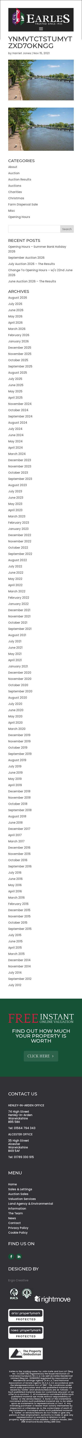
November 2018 (19, 798)
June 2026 (15, 310)
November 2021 (19, 616)
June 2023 (15, 498)
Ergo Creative (18, 1280)
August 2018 (17, 816)
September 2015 (20, 929)
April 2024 (15, 448)
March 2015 (16, 954)
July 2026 (15, 304)
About (12, 167)
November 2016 (19, 854)
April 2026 (15, 323)
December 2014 (19, 960)
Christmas (16, 198)
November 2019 (19, 741)
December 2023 (19, 460)
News (12, 1218)
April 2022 (15, 585)
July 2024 (15, 429)
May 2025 (15, 391)
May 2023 (15, 504)
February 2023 (18, 523)
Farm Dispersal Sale (23, 204)
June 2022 (15, 573)
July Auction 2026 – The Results (31, 264)
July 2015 (15, 935)
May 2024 (15, 441)
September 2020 (20, 691)
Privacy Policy (18, 1228)
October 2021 (17, 623)
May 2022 (15, 579)
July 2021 (14, 641)
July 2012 (14, 985)
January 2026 (18, 341)
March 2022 (16, 591)
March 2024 (17, 454)
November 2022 (19, 541)
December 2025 (19, 348)
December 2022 (19, 535)
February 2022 (18, 598)
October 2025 (18, 360)
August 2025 (17, 373)
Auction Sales (18, 1194)
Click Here (38, 1056)
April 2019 (15, 785)
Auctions (14, 186)
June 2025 (15, 385)
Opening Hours (19, 217)
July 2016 (15, 873)
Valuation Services (22, 1199)
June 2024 (16, 435)
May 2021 (15, 654)
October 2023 (18, 473)
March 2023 (16, 516)
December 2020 (19, 673)
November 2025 (19, 354)
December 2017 (19, 829)
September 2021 (19, 629)
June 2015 (15, 941)
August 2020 (17, 698)
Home (12, 1184)
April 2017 (15, 835)
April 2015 (15, 948)
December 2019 (19, 735)
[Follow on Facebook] (11, 1257)
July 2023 (15, 491)
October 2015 (17, 923)
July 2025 (15, 379)
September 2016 (20, 866)
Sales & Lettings (20, 1189)
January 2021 (18, 666)
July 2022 (15, 566)
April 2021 (15, 660)
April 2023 (15, 510)
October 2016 (17, 860)
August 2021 (17, 635)
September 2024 (20, 416)
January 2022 (18, 604)
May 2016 (15, 885)
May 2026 (15, 316)
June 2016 (15, 879)
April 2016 (15, 891)
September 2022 (20, 554)
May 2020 (15, 716)
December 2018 (19, 791)
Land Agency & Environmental (30, 1204)
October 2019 (17, 748)
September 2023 (20, 479)
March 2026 (17, 329)
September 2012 (19, 979)
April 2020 (15, 723)
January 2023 (18, 529)
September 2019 (20, 754)
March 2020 (17, 729)
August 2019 (17, 760)
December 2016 (19, 848)
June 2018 (15, 823)
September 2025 (20, 366)
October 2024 (18, 410)
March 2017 (16, 841)
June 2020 (15, 710)
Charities (15, 192)
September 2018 (20, 810)
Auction (14, 173)
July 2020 (15, 704)
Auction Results (19, 179)
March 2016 (16, 898)
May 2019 (15, 779)
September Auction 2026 (26, 258)
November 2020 (19, 679)
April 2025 (15, 398)
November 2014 (19, 966)
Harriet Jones (21, 53)
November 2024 (20, 404)
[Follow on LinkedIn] (19, 1257)
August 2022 (17, 560)
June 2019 (15, 773)
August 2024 (17, 423)
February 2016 (18, 904)
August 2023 (17, 485)
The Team (15, 1213)
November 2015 (19, 916)
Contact (14, 1223)
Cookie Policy (18, 1233)
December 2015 (19, 910)
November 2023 (19, 466)
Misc (11, 211)
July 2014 (15, 973)
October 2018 (17, 804)
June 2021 (15, 648)
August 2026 (17, 298)
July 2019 (15, 766)
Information (17, 1209)
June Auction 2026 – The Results (32, 281)
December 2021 (19, 610)
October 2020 (18, 685)
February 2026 (18, 335)
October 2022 (18, 548)
